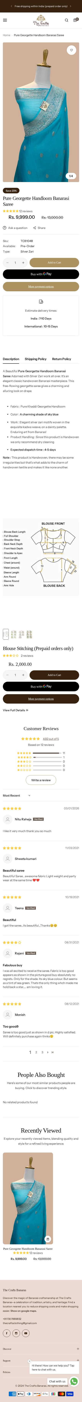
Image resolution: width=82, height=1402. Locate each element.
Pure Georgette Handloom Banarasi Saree (28, 1248)
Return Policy (61, 359)
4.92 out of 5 (51, 739)
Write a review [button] (41, 780)
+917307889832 (12, 1318)
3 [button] (42, 1052)
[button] (11, 6)
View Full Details (14, 710)
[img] (12, 808)
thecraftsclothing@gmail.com (20, 1323)
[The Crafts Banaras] (41, 20)
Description (11, 359)
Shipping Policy (35, 359)
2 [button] (36, 1052)
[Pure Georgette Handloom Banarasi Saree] (28, 1199)
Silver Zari (27, 251)
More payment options (41, 286)
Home (6, 35)
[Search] (66, 20)
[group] (41, 112)
